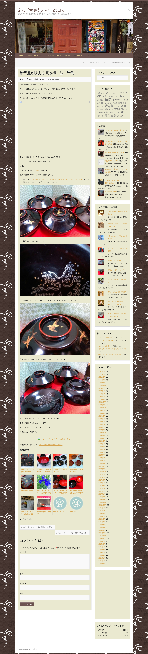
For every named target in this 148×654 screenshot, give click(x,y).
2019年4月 (101, 421)
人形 (104, 96)
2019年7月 (101, 413)
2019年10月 (102, 408)
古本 (98, 100)
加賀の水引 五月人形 (112, 161)
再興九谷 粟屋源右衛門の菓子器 (109, 349)
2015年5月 (101, 552)
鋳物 (102, 116)
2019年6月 (101, 416)
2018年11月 (102, 435)
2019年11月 (102, 405)
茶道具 (117, 109)
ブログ (44, 79)
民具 (101, 106)
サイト (22, 594)
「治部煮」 (37, 170)
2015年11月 (102, 536)
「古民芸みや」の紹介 (34, 55)
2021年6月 (101, 374)
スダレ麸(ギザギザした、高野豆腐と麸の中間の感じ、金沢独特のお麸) (57, 179)
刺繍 (116, 96)
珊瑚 (118, 106)
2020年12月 (102, 382)
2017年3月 (101, 491)
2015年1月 (101, 563)
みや (23, 79)
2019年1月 (101, 430)
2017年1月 (101, 497)
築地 (98, 109)
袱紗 (101, 112)
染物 (124, 103)
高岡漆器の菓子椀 (111, 191)
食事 (116, 115)
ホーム (21, 55)
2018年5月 (101, 452)
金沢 (123, 112)
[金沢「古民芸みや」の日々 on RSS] (128, 10)
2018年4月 (101, 455)
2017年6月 (101, 483)
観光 (106, 112)
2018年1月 (101, 463)
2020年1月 (101, 399)
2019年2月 (101, 427)
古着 (101, 100)
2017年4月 (101, 488)
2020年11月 (102, 385)
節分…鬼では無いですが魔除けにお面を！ (37, 527)
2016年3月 (101, 524)
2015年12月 (102, 533)
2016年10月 (102, 505)
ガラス (121, 93)
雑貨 (107, 115)
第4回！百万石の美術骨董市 (117, 292)
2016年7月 (101, 513)
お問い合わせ (77, 55)
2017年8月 (101, 477)
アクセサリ (113, 93)
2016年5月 (101, 519)
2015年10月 (102, 538)
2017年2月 (101, 494)
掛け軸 (103, 103)
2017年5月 (101, 485)
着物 (123, 106)
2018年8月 (101, 444)
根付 (98, 106)
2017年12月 (102, 466)
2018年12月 (102, 433)
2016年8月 (101, 511)
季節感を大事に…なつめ (116, 270)
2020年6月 (101, 394)
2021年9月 (101, 371)
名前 (22, 574)
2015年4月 (101, 555)
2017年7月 (101, 480)
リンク (87, 55)
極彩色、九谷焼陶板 (114, 260)
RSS (93, 55)
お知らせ (66, 55)
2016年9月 (101, 508)
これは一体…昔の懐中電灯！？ (115, 130)
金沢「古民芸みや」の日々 (41, 10)
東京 (120, 103)
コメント (23, 552)
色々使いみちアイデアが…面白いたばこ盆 (72, 533)
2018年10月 (102, 438)
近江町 (117, 112)
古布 (124, 96)
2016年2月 (101, 527)
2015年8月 (101, 544)
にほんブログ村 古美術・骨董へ (50, 445)
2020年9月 (101, 388)
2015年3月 (101, 558)
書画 (115, 102)
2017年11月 (102, 469)
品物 (24, 519)
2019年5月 (101, 419)
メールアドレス (26, 584)
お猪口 (99, 93)
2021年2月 (101, 377)
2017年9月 (101, 474)
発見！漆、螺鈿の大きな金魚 (114, 152)
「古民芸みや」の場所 (53, 55)
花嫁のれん (109, 109)
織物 (101, 109)
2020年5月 (101, 396)
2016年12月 (102, 499)
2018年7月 (101, 447)
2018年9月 (101, 441)
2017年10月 (102, 472)
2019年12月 (102, 402)
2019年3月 (101, 424)
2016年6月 (101, 516)
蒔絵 (123, 109)
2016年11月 (102, 502)
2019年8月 (101, 410)
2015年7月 (101, 547)
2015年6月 (101, 550)
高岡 (121, 116)
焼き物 (109, 106)
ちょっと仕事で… (104, 346)
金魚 (98, 116)
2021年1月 (101, 380)
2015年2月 (101, 561)
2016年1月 (101, 530)
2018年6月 (101, 449)
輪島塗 (111, 112)
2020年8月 (101, 391)
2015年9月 (101, 541)
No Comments (54, 79)
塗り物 (29, 519)
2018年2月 (101, 460)
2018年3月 (101, 458)
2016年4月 (101, 522)
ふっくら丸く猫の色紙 (105, 337)
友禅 (120, 96)
